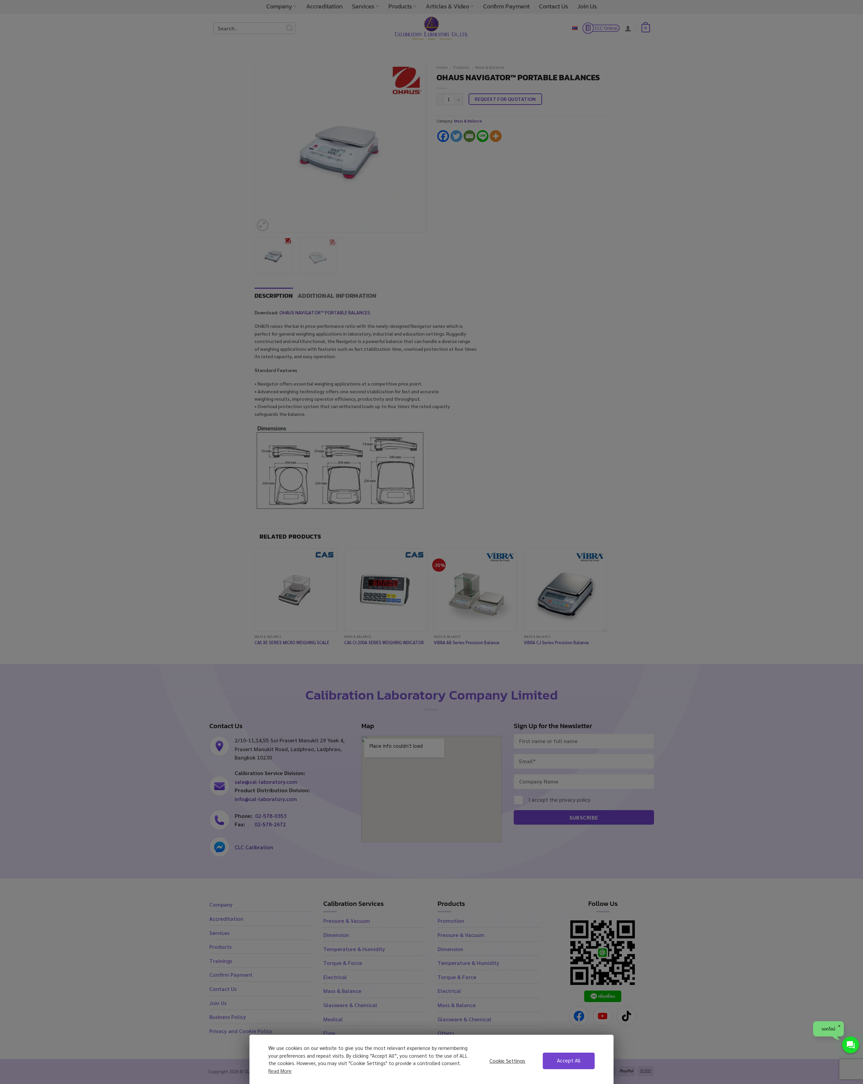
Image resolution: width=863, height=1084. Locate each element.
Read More (280, 1070)
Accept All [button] (569, 1060)
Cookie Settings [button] (507, 1060)
